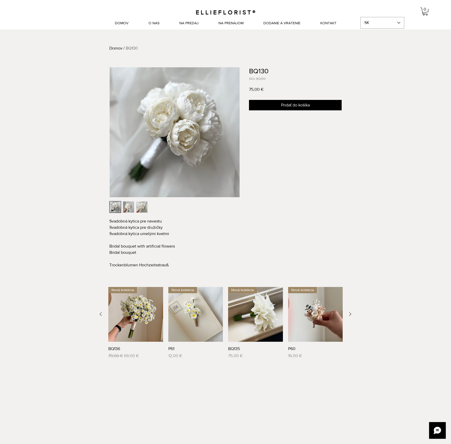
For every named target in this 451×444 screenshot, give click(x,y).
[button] (425, 11)
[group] (225, 323)
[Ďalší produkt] (350, 314)
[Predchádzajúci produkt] (101, 314)
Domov (115, 48)
